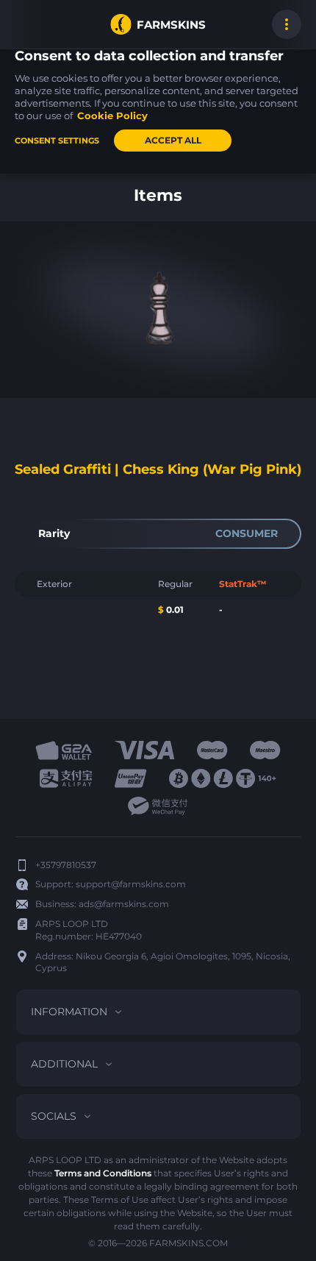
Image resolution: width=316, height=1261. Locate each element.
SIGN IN (29, 24)
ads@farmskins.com (124, 903)
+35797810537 (65, 864)
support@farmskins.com (131, 883)
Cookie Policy (112, 115)
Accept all (173, 140)
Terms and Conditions (102, 1173)
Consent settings (57, 140)
